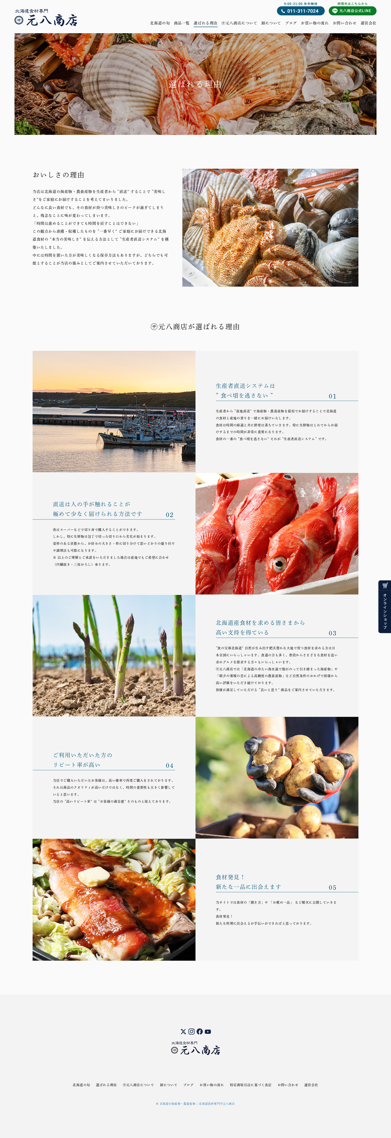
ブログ (291, 23)
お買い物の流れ (315, 23)
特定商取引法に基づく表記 (251, 1084)
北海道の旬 (160, 23)
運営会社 (369, 23)
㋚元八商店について (239, 23)
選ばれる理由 (206, 23)
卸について (271, 23)
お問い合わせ (345, 23)
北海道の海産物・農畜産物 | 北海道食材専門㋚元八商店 (197, 1103)
